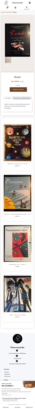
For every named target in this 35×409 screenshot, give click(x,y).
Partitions (9, 12)
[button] (29, 3)
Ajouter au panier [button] (17, 168)
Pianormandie (17, 3)
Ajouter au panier (18, 89)
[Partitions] (19, 372)
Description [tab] (8, 98)
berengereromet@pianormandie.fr (17, 363)
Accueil (3, 12)
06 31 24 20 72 (26, 9)
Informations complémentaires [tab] (22, 98)
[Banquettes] (19, 374)
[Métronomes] (19, 376)
